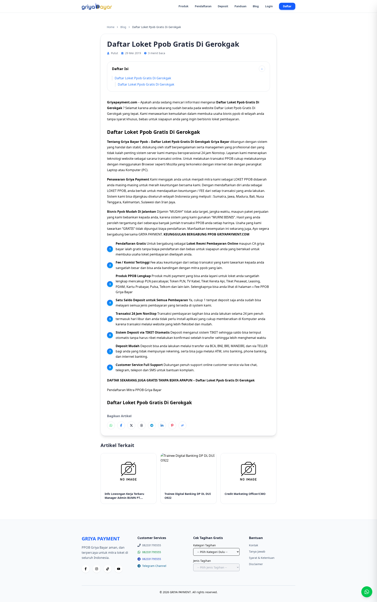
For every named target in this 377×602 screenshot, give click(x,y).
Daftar (287, 6)
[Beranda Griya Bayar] (97, 6)
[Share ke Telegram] (152, 425)
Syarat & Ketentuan (262, 558)
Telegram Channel (154, 566)
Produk (183, 6)
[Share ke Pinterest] (172, 425)
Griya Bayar (220, 142)
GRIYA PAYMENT (150, 234)
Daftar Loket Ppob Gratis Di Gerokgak (143, 78)
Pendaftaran (203, 6)
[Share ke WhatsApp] (111, 425)
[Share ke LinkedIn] (162, 425)
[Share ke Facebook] (121, 425)
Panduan (240, 6)
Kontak (253, 545)
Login (269, 6)
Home (110, 27)
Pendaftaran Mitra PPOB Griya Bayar (134, 390)
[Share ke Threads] (141, 425)
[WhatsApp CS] (366, 591)
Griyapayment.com (122, 102)
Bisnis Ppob (116, 211)
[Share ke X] (131, 425)
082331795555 (151, 552)
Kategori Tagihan (204, 545)
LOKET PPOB (116, 191)
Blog (256, 6)
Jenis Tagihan (202, 561)
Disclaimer (256, 564)
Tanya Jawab (257, 551)
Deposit (223, 6)
